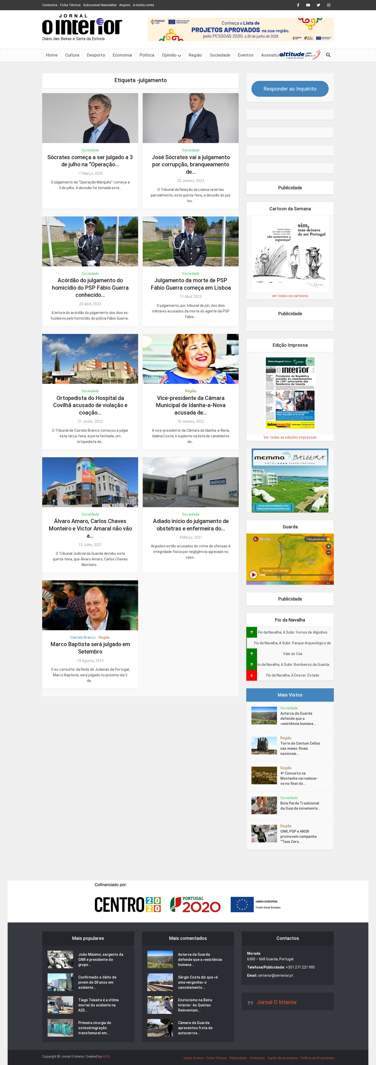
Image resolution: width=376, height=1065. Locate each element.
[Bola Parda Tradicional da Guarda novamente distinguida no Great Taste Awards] (265, 805)
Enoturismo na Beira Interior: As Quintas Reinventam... (195, 1005)
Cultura (72, 55)
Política (147, 55)
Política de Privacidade (317, 1058)
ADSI (106, 1056)
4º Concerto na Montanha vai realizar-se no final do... (299, 778)
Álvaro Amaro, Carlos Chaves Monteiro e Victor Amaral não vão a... (90, 528)
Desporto (96, 55)
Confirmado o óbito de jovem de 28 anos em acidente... (97, 982)
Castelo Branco (83, 637)
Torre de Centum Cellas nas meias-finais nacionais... (300, 748)
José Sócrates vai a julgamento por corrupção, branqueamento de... (191, 164)
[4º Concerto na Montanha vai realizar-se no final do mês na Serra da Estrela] (265, 775)
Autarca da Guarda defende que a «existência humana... (298, 718)
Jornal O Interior (277, 1002)
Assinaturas (272, 55)
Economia (122, 55)
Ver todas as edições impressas (290, 437)
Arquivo (124, 5)
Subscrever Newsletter (100, 5)
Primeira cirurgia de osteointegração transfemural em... (94, 1028)
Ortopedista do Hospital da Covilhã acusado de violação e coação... (90, 405)
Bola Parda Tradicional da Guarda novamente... (300, 805)
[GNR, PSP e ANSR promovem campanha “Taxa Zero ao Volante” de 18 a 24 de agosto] (265, 833)
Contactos (50, 5)
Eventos (245, 55)
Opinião (169, 55)
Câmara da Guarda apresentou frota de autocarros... (195, 1028)
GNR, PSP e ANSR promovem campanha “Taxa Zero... (298, 836)
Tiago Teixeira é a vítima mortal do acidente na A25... (98, 1005)
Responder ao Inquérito (290, 89)
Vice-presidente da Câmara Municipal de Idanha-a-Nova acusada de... (191, 405)
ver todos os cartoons (290, 296)
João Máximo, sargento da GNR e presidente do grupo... (100, 959)
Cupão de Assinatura (282, 1058)
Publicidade (238, 1058)
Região (195, 55)
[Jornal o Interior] (82, 24)
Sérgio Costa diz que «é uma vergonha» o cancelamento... (198, 982)
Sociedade (220, 55)
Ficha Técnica (70, 5)
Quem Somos (193, 1058)
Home (52, 55)
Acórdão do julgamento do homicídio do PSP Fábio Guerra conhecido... (90, 287)
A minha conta (143, 5)
